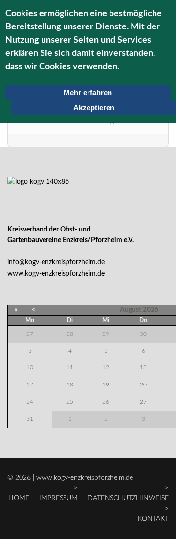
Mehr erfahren (88, 92)
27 (143, 402)
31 (29, 419)
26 (105, 402)
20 (143, 384)
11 (69, 367)
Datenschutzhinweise (128, 498)
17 (29, 384)
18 (69, 384)
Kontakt (153, 518)
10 (29, 367)
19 (105, 384)
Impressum (58, 498)
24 (29, 402)
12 (105, 367)
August (130, 310)
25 (69, 402)
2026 (150, 310)
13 (143, 367)
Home (18, 498)
